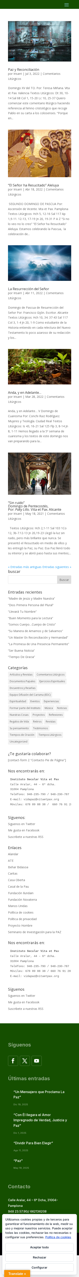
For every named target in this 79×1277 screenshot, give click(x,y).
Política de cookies (20, 912)
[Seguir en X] (25, 1061)
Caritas (12, 873)
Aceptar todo (39, 1247)
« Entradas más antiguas (25, 567)
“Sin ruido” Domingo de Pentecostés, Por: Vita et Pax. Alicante (34, 506)
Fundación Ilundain (20, 893)
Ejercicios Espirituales (52, 681)
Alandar (13, 854)
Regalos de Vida (19, 721)
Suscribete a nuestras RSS (25, 837)
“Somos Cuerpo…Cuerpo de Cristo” (32, 624)
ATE (10, 861)
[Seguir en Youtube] (37, 1061)
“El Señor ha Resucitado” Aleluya (33, 185)
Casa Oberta (16, 880)
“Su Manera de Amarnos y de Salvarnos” (35, 631)
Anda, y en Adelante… (24, 392)
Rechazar (39, 1257)
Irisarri (17, 74)
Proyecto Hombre (20, 925)
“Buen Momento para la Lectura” (30, 618)
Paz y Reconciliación (23, 69)
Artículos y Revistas (21, 674)
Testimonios (40, 728)
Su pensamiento (19, 728)
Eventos (35, 701)
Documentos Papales (22, 681)
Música (49, 708)
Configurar (39, 1267)
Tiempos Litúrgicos (50, 735)
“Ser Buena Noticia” (21, 651)
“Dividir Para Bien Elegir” (33, 1143)
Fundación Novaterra (22, 900)
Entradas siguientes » (56, 567)
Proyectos (39, 715)
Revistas (50, 721)
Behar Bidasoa (18, 867)
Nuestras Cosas (19, 715)
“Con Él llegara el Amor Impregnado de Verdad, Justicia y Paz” (40, 1120)
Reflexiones (56, 715)
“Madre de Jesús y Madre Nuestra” (31, 598)
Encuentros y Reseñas (22, 688)
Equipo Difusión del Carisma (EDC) (30, 695)
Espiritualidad (18, 701)
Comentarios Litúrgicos (50, 674)
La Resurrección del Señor (28, 289)
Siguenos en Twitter (21, 824)
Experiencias (51, 701)
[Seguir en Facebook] (13, 1061)
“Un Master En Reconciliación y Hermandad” (38, 637)
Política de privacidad (22, 919)
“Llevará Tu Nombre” (22, 612)
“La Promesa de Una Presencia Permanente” (38, 644)
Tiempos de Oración (22, 735)
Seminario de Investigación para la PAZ (34, 932)
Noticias (62, 708)
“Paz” (18, 1161)
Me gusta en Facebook (23, 830)
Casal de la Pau (18, 886)
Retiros (37, 721)
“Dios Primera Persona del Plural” (31, 605)
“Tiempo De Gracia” (21, 657)
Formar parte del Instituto (25, 708)
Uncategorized (18, 741)
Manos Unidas (18, 906)
